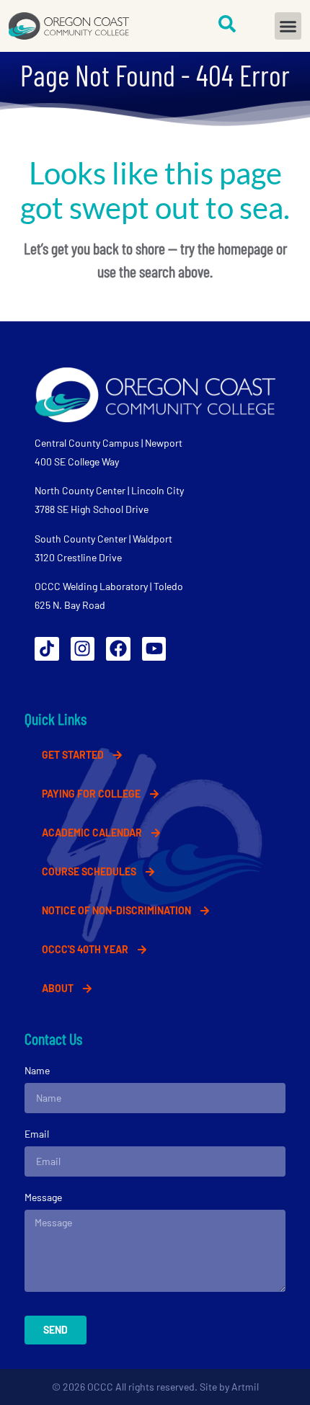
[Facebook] (118, 649)
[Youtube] (154, 649)
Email (37, 1134)
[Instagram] (83, 649)
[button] (288, 26)
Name (37, 1070)
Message (43, 1197)
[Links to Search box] (227, 23)
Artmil (245, 1387)
